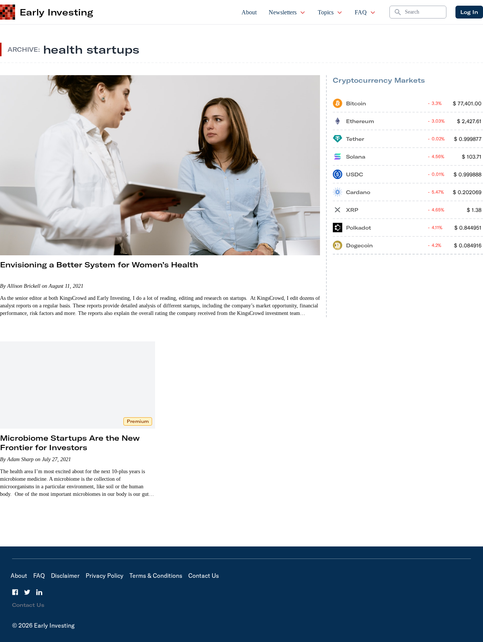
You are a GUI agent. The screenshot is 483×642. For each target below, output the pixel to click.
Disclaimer (65, 575)
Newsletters (283, 12)
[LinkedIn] (39, 592)
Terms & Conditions (155, 575)
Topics (326, 12)
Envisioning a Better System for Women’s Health (99, 264)
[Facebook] (15, 592)
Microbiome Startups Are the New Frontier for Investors (70, 442)
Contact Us (203, 575)
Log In (469, 12)
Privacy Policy (104, 575)
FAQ (361, 12)
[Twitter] (27, 592)
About (249, 12)
